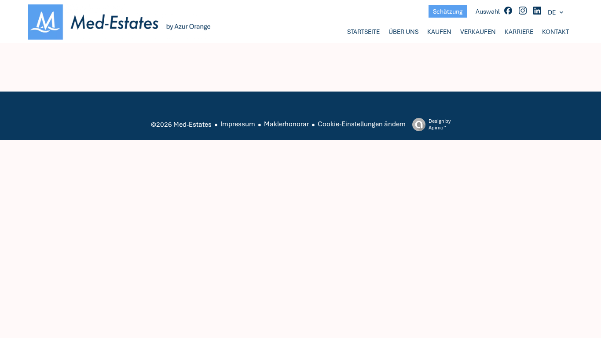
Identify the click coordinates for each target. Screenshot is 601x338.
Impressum (237, 124)
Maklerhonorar (286, 124)
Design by (440, 124)
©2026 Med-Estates (181, 124)
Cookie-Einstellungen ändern (362, 124)
